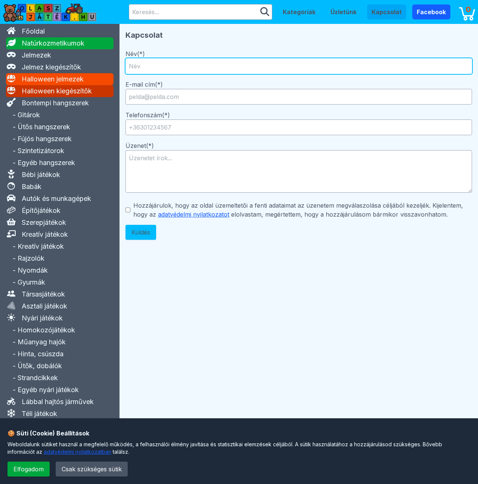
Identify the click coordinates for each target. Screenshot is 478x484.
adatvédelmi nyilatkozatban (77, 452)
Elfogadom (28, 469)
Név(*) (135, 54)
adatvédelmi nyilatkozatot (193, 214)
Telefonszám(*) (147, 115)
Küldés (140, 232)
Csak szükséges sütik (92, 469)
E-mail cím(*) (144, 84)
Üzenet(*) (139, 145)
